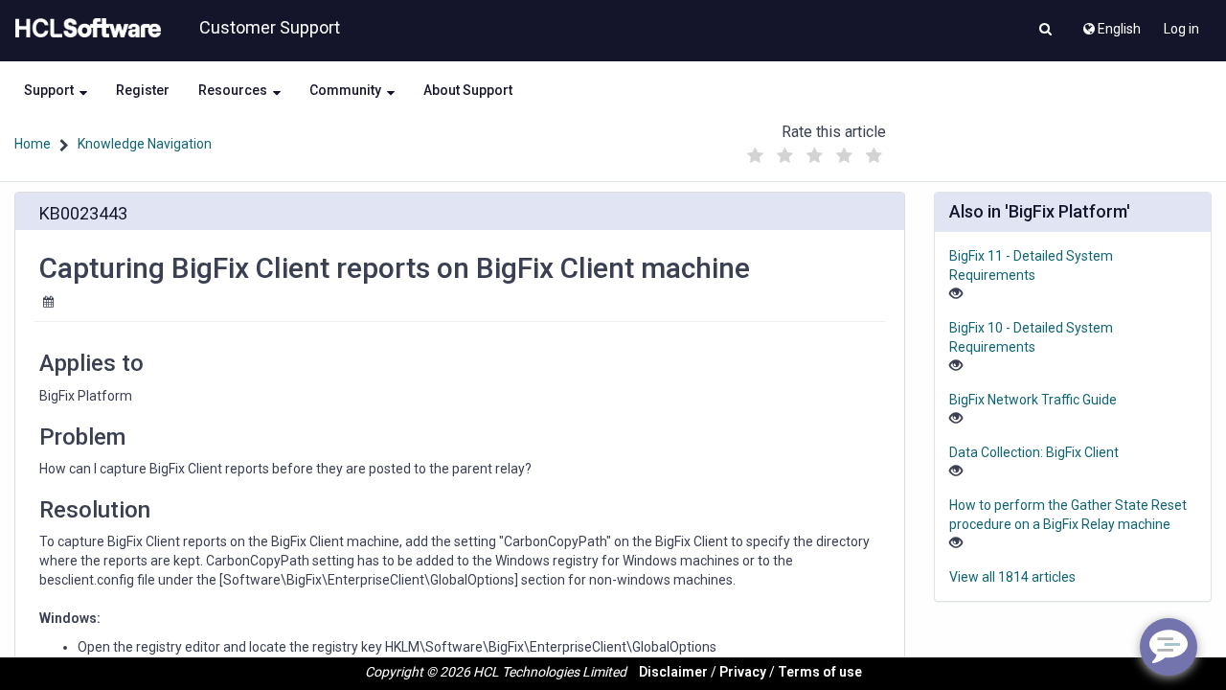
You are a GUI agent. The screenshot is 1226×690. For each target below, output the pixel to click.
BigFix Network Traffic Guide (1033, 399)
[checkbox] (755, 156)
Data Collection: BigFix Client (1034, 452)
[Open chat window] (1168, 647)
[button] (1045, 31)
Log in (1181, 28)
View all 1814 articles (1012, 577)
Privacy (742, 671)
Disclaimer (673, 671)
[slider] (815, 151)
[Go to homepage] (84, 29)
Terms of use (820, 671)
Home (32, 143)
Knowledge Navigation (145, 143)
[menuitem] (1110, 24)
